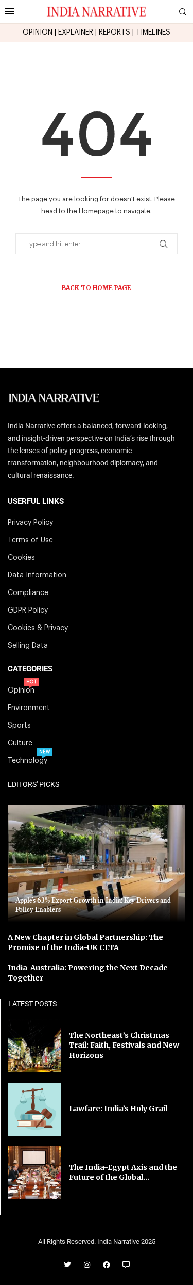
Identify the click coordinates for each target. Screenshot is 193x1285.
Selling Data (28, 645)
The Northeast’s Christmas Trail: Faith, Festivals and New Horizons (124, 1045)
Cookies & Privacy (38, 628)
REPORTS (114, 32)
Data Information (37, 575)
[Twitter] (67, 1265)
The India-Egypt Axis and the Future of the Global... (123, 1172)
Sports (19, 725)
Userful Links (36, 501)
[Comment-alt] (126, 1265)
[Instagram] (87, 1265)
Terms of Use (30, 540)
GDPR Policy (28, 610)
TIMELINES (153, 32)
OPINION (37, 32)
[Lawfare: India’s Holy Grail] (34, 1109)
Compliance (28, 593)
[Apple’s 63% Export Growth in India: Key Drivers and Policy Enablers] (96, 863)
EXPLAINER (75, 32)
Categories (30, 669)
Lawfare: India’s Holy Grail (118, 1108)
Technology (27, 760)
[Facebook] (106, 1265)
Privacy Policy (30, 522)
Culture (20, 743)
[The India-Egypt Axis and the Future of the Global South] (34, 1172)
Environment (29, 708)
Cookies (21, 557)
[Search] (183, 12)
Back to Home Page (96, 288)
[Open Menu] (9, 11)
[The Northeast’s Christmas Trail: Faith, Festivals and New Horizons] (34, 1045)
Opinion (21, 690)
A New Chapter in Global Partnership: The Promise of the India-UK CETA (85, 942)
